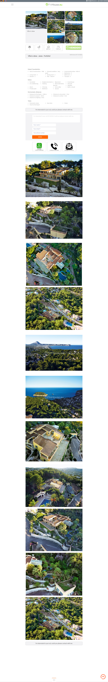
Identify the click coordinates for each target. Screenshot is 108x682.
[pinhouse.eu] (54, 4)
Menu (12, 4)
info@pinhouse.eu (92, 0)
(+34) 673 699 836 (103, 0)
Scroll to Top (103, 676)
